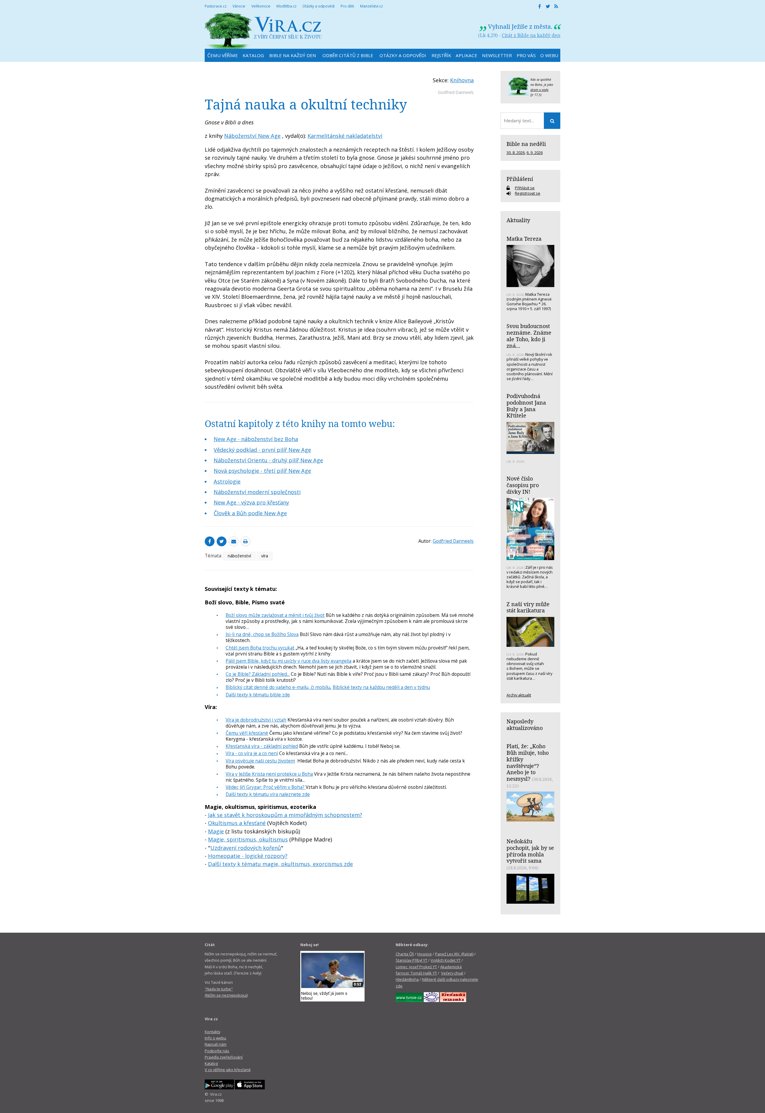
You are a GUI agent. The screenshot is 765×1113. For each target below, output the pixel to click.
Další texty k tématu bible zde (258, 694)
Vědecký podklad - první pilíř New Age (262, 449)
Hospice (424, 954)
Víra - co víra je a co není (252, 753)
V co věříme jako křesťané (228, 1069)
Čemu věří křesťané (247, 733)
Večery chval (452, 973)
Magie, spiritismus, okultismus (248, 839)
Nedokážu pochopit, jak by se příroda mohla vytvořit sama (530, 851)
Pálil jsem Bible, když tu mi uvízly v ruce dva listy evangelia (288, 661)
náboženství (239, 556)
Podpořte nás (217, 1050)
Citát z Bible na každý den (531, 35)
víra (264, 556)
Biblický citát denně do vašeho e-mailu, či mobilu (278, 687)
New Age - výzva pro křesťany (251, 502)
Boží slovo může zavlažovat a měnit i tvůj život (275, 615)
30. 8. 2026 (516, 152)
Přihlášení (520, 178)
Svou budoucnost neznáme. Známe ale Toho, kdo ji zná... (529, 335)
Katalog (211, 1063)
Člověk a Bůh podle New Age (250, 513)
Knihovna (462, 80)
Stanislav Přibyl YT (411, 960)
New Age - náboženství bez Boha (256, 439)
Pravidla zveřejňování (224, 1057)
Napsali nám (216, 1044)
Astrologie (227, 481)
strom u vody (539, 90)
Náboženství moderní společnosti (257, 491)
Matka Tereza (524, 238)
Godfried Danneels (456, 92)
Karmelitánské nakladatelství (344, 135)
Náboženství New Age (252, 135)
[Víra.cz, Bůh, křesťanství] (263, 31)
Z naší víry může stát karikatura (528, 607)
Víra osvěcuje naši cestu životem (260, 760)
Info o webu (215, 1038)
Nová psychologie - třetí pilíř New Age (262, 470)
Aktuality (518, 220)
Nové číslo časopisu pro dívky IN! (523, 485)
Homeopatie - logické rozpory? (247, 855)
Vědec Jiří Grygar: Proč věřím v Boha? (266, 787)
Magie (216, 831)
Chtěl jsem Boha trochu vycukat (260, 647)
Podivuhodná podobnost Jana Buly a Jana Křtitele (526, 405)
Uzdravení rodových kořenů (245, 847)
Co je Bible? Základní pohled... (258, 674)
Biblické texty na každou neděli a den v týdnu (381, 687)
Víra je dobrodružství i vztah (256, 719)
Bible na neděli (526, 143)
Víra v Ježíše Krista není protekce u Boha (269, 774)
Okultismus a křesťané (237, 823)
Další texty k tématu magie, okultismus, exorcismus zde (280, 863)
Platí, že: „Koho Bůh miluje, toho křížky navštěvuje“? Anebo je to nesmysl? (528, 762)
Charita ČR (405, 954)
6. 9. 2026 (535, 152)
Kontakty (212, 1031)
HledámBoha (407, 979)
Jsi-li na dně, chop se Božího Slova (262, 634)
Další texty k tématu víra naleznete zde (268, 794)
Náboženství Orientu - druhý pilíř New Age (268, 460)
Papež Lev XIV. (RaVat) (454, 954)
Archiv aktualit (519, 695)
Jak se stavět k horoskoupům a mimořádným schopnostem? (285, 814)
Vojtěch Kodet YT (445, 960)
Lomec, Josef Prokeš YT (416, 966)
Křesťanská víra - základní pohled (262, 746)
